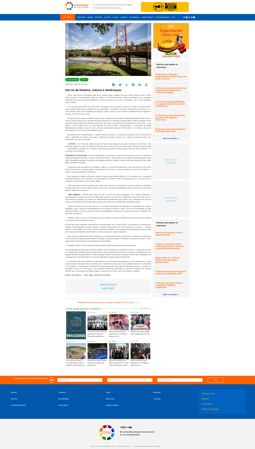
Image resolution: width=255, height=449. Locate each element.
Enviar (216, 380)
